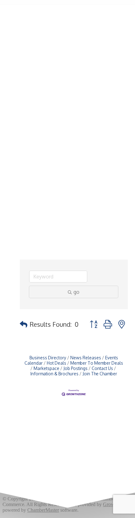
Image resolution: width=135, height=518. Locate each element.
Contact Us (102, 368)
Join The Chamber (100, 373)
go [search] (76, 292)
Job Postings (75, 368)
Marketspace (46, 368)
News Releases (85, 357)
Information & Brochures (54, 373)
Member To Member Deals (96, 363)
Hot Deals (56, 363)
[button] (23, 324)
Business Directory (48, 357)
